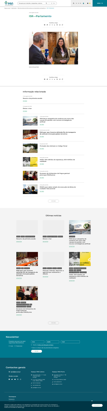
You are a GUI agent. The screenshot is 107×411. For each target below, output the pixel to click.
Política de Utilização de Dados (45, 345)
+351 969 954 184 (36, 385)
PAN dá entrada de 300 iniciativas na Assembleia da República (32, 8)
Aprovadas (23, 302)
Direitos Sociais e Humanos (80, 268)
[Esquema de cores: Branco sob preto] (87, 3)
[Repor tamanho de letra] (78, 3)
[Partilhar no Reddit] (57, 25)
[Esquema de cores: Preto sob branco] (85, 3)
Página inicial (7, 8)
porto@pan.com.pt (58, 384)
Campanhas (72, 236)
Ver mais (25, 100)
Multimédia (14, 8)
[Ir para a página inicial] (8, 3)
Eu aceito (97, 405)
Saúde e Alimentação (74, 272)
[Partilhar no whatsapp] (50, 25)
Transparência (83, 272)
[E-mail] (70, 341)
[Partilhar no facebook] (44, 25)
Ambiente (60, 236)
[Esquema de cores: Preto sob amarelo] (89, 3)
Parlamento (26, 268)
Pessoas (59, 268)
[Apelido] (53, 341)
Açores (18, 236)
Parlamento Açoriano (30, 236)
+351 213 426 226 (36, 383)
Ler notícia (19, 241)
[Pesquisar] (46, 3)
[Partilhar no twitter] (47, 25)
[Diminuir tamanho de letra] (76, 3)
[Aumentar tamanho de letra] (80, 3)
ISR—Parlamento (50, 8)
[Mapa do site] (73, 3)
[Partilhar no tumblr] (52, 25)
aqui (23, 407)
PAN (22, 268)
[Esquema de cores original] (83, 3)
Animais (18, 268)
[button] (100, 3)
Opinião (22, 236)
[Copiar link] (62, 25)
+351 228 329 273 (58, 381)
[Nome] (38, 341)
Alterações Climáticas (52, 236)
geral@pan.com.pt (15, 371)
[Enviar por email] (59, 25)
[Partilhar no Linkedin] (54, 25)
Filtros (54, 3)
